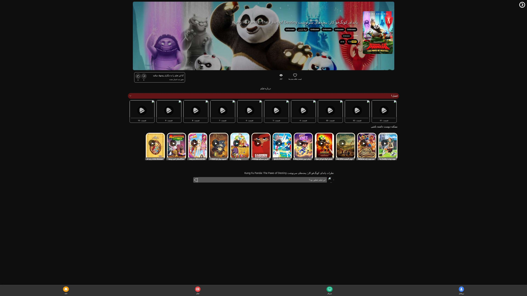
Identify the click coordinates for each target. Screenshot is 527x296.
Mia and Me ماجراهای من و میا (196, 159)
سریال (329, 293)
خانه (66, 293)
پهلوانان (238, 159)
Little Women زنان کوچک (154, 159)
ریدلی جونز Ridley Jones (302, 159)
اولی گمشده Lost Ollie (344, 159)
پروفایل (461, 293)
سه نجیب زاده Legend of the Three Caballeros (365, 159)
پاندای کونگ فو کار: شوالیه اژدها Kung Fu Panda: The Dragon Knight (323, 159)
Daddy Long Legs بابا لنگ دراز (386, 159)
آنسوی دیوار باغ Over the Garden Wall (217, 159)
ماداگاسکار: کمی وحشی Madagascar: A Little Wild (175, 159)
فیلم (197, 293)
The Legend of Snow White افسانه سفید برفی (281, 159)
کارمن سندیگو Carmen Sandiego (260, 159)
